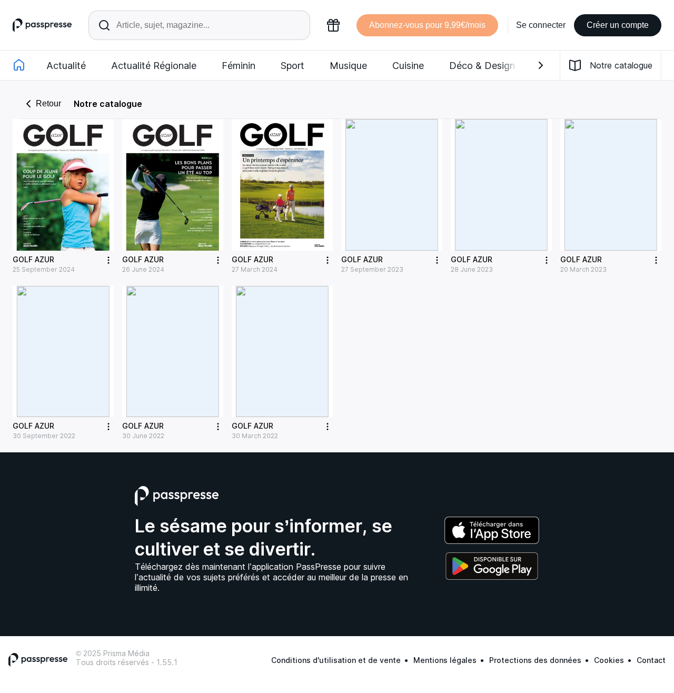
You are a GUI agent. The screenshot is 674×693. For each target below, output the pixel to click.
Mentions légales (445, 660)
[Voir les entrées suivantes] (540, 65)
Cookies (609, 660)
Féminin (238, 65)
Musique (348, 65)
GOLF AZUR (33, 259)
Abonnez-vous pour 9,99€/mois (427, 25)
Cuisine (408, 65)
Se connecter (541, 25)
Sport (292, 65)
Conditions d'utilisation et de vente (336, 660)
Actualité (66, 65)
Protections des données (535, 660)
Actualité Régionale (153, 65)
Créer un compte (618, 25)
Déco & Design (482, 65)
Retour (48, 103)
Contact (651, 660)
